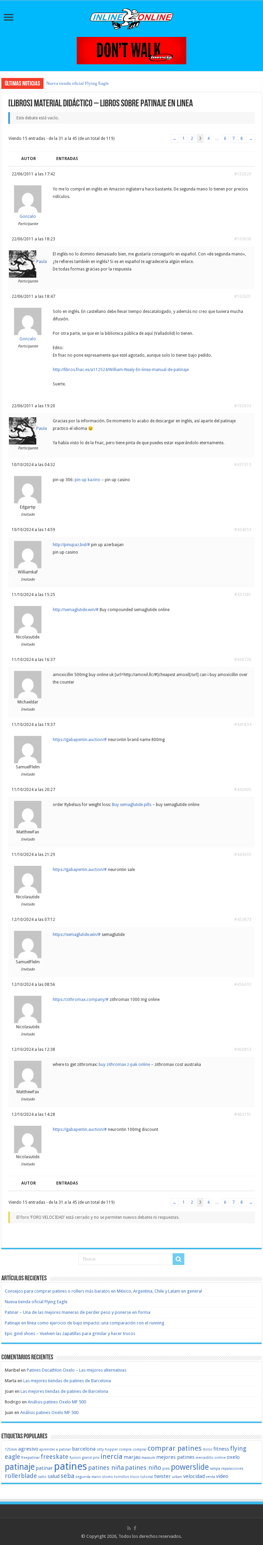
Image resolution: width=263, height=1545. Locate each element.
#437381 (242, 594)
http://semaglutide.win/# (76, 609)
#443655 (242, 854)
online (220, 1457)
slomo (107, 1477)
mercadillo (204, 1457)
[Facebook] (135, 1528)
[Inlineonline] (131, 18)
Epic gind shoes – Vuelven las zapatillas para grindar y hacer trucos (70, 1333)
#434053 (242, 529)
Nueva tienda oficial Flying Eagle (77, 83)
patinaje (20, 1467)
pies (166, 1468)
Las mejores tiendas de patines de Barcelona (67, 1380)
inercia (111, 1456)
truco (134, 1477)
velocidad (194, 1476)
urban (177, 1477)
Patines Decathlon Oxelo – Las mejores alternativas (76, 1370)
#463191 (242, 1114)
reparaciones (232, 1468)
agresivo (28, 1449)
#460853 (242, 1049)
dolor (207, 1449)
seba (67, 1475)
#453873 (242, 919)
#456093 (242, 984)
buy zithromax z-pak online (124, 1064)
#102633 (242, 406)
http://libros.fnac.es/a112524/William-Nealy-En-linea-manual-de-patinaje (121, 369)
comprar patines (175, 1448)
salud (54, 1476)
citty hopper (107, 1449)
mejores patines (175, 1457)
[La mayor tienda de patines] (131, 50)
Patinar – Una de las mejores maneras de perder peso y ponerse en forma (77, 1312)
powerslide (190, 1467)
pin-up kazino (87, 479)
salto (42, 1477)
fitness (221, 1449)
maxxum (148, 1457)
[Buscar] (178, 1259)
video (222, 1476)
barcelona (84, 1449)
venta (210, 1477)
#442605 (242, 789)
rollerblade (21, 1475)
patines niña (106, 1467)
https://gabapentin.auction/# (80, 739)
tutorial (146, 1477)
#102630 (242, 239)
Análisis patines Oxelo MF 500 (57, 1401)
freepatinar (30, 1457)
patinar (44, 1468)
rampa (215, 1468)
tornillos (121, 1477)
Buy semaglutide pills (131, 804)
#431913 (242, 464)
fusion (75, 1457)
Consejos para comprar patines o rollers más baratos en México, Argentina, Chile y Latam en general (103, 1291)
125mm (11, 1449)
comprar (140, 1449)
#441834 (242, 724)
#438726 (242, 659)
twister (162, 1476)
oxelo (233, 1457)
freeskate (54, 1456)
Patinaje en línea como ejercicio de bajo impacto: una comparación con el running (84, 1322)
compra (125, 1449)
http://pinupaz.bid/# (71, 544)
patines (70, 1466)
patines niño (143, 1467)
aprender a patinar (55, 1449)
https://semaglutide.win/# (77, 934)
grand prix (90, 1457)
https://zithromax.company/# (81, 999)
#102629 (242, 174)
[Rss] (129, 1528)
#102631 (242, 296)
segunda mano (88, 1477)
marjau (132, 1457)
